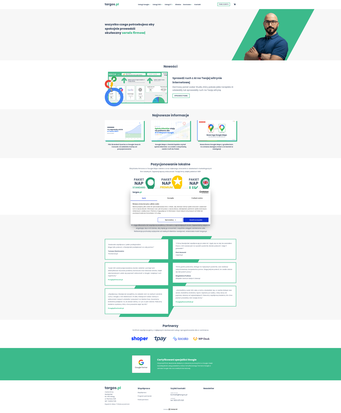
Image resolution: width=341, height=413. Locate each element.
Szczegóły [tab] (170, 198)
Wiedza (178, 4)
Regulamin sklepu (110, 404)
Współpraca (142, 393)
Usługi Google (143, 4)
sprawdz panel (181, 96)
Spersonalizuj (169, 220)
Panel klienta (223, 4)
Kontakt (197, 4)
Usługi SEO (157, 4)
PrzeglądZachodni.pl (116, 308)
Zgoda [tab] (144, 198)
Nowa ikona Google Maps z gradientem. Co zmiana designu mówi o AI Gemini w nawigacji (216, 146)
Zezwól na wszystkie (196, 220)
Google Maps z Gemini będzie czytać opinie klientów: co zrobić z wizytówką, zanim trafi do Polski (170, 146)
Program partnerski (144, 396)
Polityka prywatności (123, 404)
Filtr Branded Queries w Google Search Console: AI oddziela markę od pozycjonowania (124, 146)
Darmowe (187, 4)
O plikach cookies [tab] (197, 198)
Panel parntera (143, 400)
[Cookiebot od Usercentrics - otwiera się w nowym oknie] (201, 192)
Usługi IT (168, 4)
